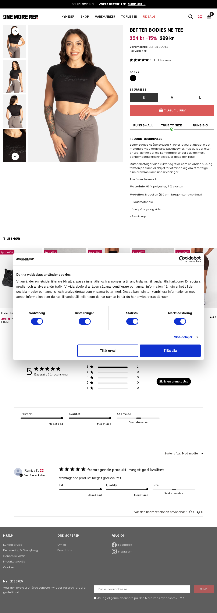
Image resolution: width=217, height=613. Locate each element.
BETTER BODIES (158, 47)
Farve (134, 72)
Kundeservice (12, 545)
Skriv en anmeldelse (173, 382)
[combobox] (183, 453)
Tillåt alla (170, 350)
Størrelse (138, 90)
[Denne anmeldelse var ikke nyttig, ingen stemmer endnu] (198, 512)
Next (15, 156)
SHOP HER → (137, 4)
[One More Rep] (20, 16)
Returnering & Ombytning (20, 550)
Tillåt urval (107, 350)
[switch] (85, 321)
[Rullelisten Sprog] (199, 16)
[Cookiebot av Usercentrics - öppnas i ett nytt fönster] (182, 259)
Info (181, 598)
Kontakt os (64, 550)
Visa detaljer (183, 337)
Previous (15, 31)
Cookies (9, 567)
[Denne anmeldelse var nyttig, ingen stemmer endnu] (190, 512)
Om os (62, 545)
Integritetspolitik (14, 562)
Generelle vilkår (14, 556)
